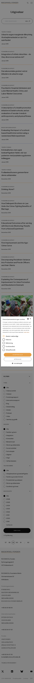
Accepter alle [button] (17, 354)
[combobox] (28, 319)
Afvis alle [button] (17, 359)
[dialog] (17, 341)
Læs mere (26, 332)
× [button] (30, 318)
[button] (17, 363)
